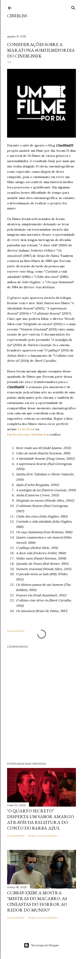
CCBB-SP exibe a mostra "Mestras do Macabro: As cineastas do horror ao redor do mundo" (37, 901)
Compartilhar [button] (16, 631)
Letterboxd (26, 429)
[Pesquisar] (73, 7)
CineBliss (17, 15)
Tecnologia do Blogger (45, 945)
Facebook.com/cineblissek (26, 434)
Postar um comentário (42, 835)
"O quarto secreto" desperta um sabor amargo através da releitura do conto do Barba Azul (40, 819)
